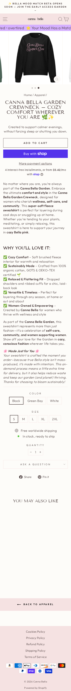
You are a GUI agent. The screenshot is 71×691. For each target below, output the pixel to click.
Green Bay (35, 401)
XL (43, 419)
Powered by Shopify (35, 687)
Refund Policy (35, 644)
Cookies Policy (35, 631)
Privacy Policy (35, 638)
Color (35, 393)
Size (36, 411)
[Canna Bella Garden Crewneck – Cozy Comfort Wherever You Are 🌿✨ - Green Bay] (15, 575)
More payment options (35, 163)
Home (28, 95)
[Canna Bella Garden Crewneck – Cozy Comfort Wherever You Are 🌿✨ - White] (19, 575)
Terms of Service (35, 657)
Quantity (35, 445)
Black (16, 401)
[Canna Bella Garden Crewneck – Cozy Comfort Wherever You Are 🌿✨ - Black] (11, 575)
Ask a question (35, 464)
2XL (55, 419)
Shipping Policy (35, 650)
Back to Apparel (38, 604)
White (54, 401)
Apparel (39, 95)
